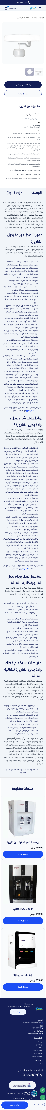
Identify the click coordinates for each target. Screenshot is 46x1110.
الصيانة (41, 1048)
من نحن (41, 1063)
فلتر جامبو (30, 410)
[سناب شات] (37, 1075)
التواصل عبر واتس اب (21, 85)
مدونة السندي (39, 1045)
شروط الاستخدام (38, 1053)
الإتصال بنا (21, 93)
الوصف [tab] (36, 192)
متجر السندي (40, 1042)
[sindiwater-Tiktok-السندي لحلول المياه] (25, 1075)
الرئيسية (41, 18)
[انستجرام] (33, 1075)
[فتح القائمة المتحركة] (40, 8)
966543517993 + (36, 1028)
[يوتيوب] (41, 1075)
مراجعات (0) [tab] (14, 192)
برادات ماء (34, 18)
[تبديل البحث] (23, 8)
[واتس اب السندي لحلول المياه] (43, 1090)
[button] (5, 8)
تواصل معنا (20, 1012)
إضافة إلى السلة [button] (23, 854)
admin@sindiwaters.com (34, 1033)
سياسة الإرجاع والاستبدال (36, 1056)
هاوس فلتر (25, 569)
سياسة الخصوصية (38, 1050)
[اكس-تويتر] (29, 1075)
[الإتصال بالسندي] (43, 1098)
